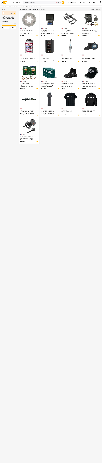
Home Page (4, 6)
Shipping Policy (10, 18)
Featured (98, 9)
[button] (73, 2)
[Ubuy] (4, 2)
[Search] (63, 2)
